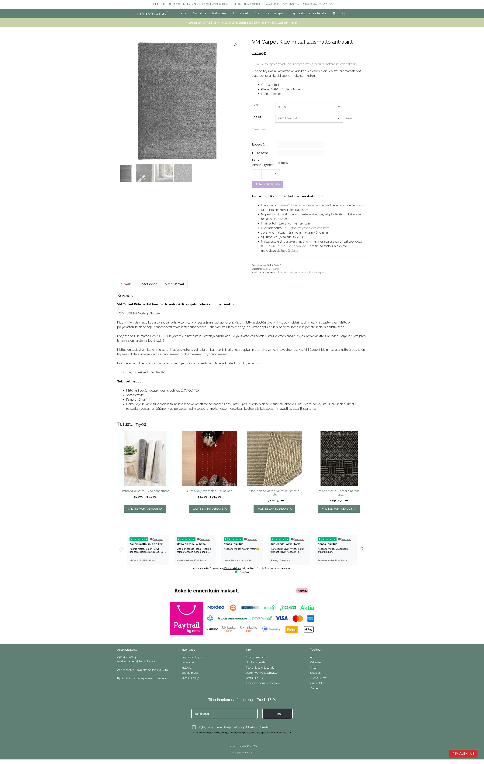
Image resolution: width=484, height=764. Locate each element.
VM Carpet (295, 64)
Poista (349, 118)
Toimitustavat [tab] (173, 284)
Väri (256, 105)
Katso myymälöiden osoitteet (309, 228)
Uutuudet (240, 13)
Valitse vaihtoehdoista (145, 508)
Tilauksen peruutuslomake (263, 683)
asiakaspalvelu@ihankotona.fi (136, 661)
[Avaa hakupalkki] (344, 13)
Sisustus (199, 13)
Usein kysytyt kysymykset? (262, 672)
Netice (248, 752)
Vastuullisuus (254, 678)
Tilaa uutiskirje (190, 678)
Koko (257, 117)
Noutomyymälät (256, 662)
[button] (235, 45)
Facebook (188, 662)
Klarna (291, 246)
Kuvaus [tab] (126, 284)
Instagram (188, 667)
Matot (182, 13)
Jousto (280, 246)
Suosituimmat (318, 678)
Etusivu (256, 64)
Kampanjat (274, 13)
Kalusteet (219, 13)
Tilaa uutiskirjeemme (304, 205)
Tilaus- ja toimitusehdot (260, 667)
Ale (256, 13)
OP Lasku (268, 246)
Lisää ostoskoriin (267, 184)
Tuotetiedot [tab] (147, 284)
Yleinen (315, 688)
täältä (294, 250)
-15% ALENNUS (463, 753)
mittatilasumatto (285, 272)
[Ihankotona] (154, 13)
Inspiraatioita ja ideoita (307, 13)
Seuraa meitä (190, 672)
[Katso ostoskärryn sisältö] (334, 13)
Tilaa (277, 714)
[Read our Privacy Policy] (289, 733)
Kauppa (269, 64)
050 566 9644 (126, 657)
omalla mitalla (303, 272)
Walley (301, 246)
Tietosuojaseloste (257, 657)
